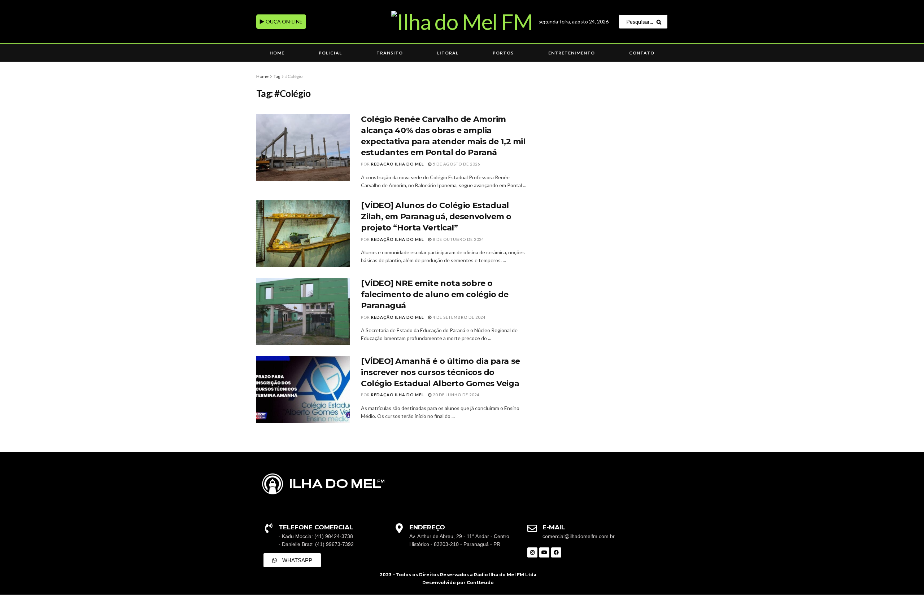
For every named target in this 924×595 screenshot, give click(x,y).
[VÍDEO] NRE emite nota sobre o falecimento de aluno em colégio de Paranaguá (435, 294)
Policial (330, 53)
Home (277, 53)
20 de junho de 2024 (455, 394)
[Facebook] (556, 552)
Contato (641, 53)
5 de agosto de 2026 (456, 164)
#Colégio (293, 76)
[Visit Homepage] (461, 21)
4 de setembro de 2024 (458, 317)
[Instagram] (532, 552)
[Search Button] (660, 21)
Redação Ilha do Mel (397, 164)
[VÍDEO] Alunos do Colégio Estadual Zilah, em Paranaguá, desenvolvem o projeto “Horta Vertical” (436, 216)
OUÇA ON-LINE (283, 21)
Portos (503, 53)
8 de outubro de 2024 (458, 239)
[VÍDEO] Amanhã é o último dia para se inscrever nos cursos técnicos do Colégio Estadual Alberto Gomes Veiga (440, 372)
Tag (277, 76)
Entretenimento (571, 53)
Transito (389, 53)
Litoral (447, 53)
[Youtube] (544, 552)
